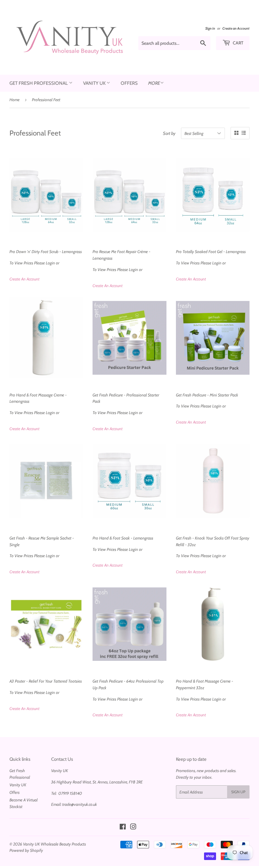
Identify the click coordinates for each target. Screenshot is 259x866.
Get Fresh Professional (39, 83)
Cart (237, 43)
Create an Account (236, 28)
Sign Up (238, 791)
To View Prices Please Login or (45, 257)
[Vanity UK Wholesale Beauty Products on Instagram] (133, 827)
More (154, 83)
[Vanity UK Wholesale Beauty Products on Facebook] (122, 827)
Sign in (210, 28)
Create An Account (24, 278)
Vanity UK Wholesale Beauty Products (54, 843)
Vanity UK (94, 83)
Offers (129, 83)
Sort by (169, 133)
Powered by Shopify (26, 850)
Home (14, 99)
